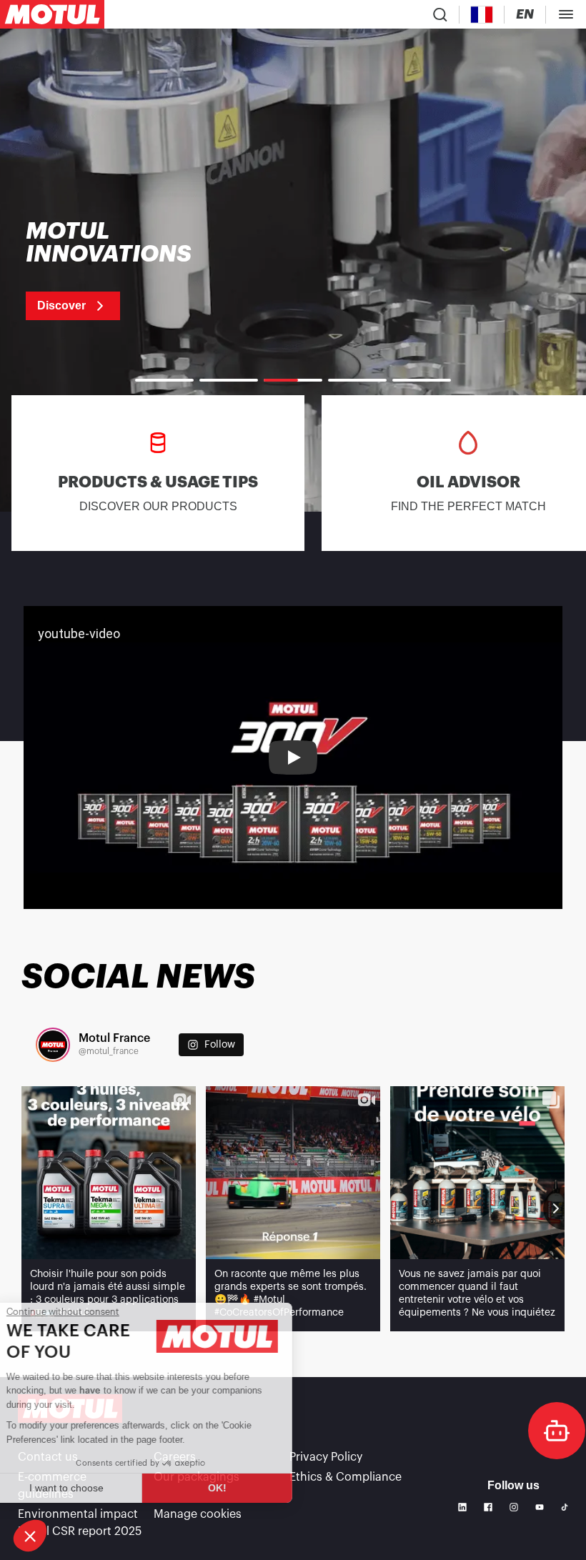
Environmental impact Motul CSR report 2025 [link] (79, 1523)
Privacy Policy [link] (325, 1457)
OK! (239, 1488)
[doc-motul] (556, 1430)
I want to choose (89, 1488)
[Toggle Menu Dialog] (566, 14)
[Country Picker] (482, 14)
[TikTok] (564, 1507)
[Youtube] (539, 1507)
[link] (127, 270)
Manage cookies (198, 1514)
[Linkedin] (462, 1507)
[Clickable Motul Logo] (52, 14)
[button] (30, 1536)
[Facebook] (488, 1507)
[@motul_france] (53, 1044)
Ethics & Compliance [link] (345, 1477)
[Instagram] (514, 1507)
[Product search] (440, 14)
